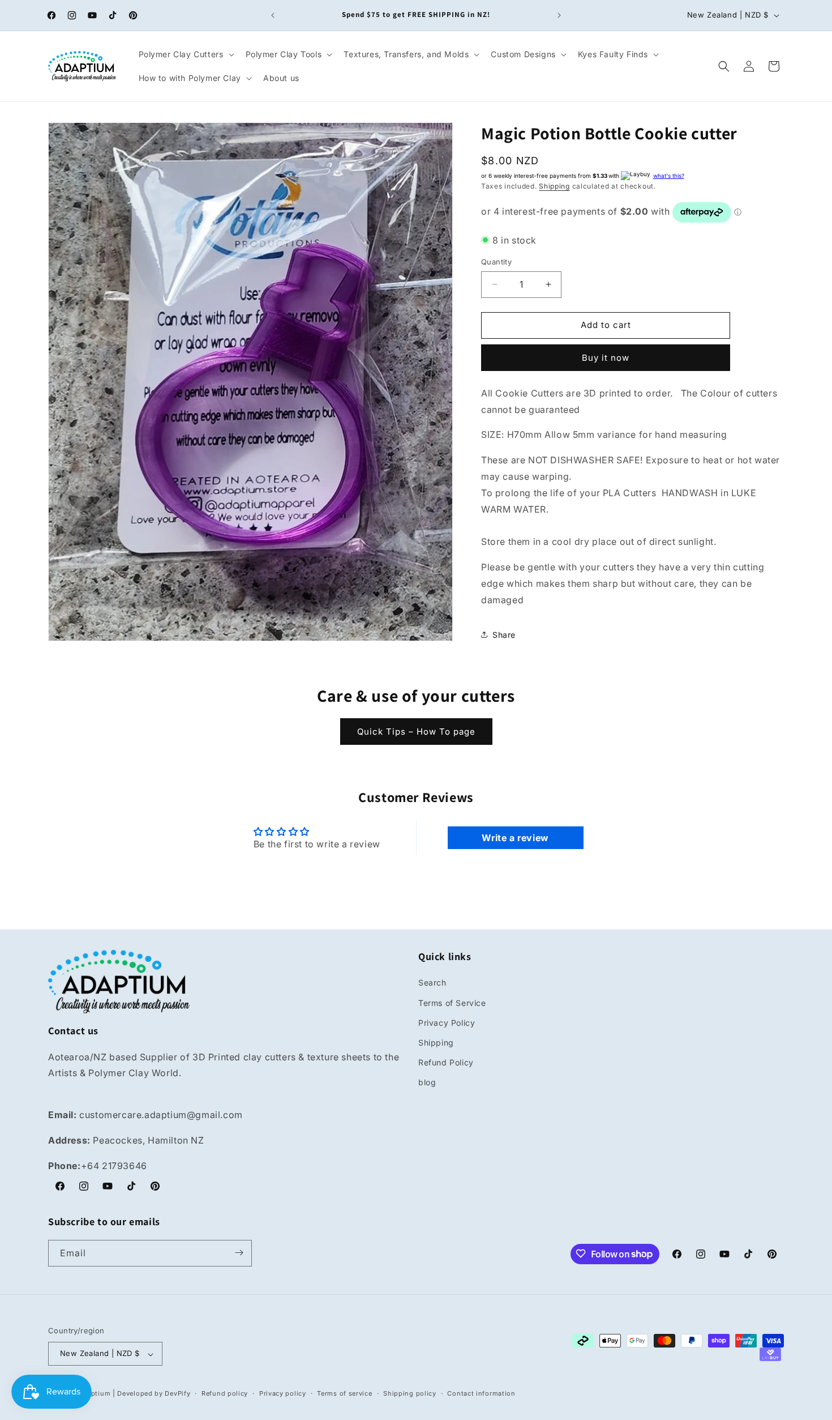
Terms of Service (452, 1003)
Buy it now (605, 357)
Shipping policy (409, 1393)
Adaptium (94, 1394)
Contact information (481, 1393)
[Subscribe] (238, 1252)
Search (432, 983)
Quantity (496, 261)
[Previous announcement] (272, 15)
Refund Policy (446, 1063)
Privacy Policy (446, 1022)
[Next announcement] (559, 15)
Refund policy (224, 1393)
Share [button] (504, 634)
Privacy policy (282, 1393)
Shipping (554, 186)
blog (427, 1083)
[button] (185, 54)
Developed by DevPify (153, 1394)
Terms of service (344, 1393)
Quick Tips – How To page (416, 731)
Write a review (515, 837)
